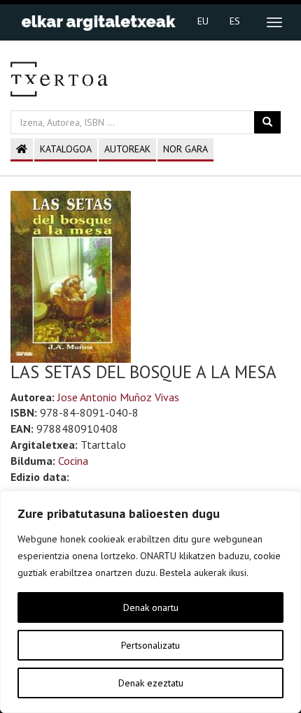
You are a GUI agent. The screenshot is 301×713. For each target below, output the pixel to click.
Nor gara (185, 149)
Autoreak (127, 149)
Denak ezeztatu (150, 683)
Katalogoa (66, 149)
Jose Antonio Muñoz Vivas (118, 397)
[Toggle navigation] (274, 22)
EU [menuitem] (203, 21)
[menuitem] (203, 20)
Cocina (73, 461)
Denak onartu (150, 607)
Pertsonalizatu (150, 645)
